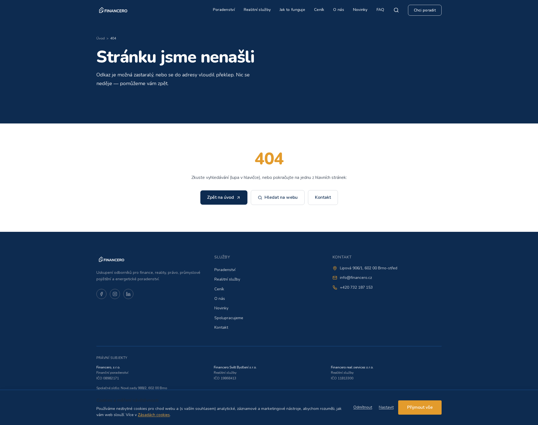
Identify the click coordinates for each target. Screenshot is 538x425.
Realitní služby (257, 9)
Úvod (100, 38)
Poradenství (224, 9)
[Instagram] (115, 294)
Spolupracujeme (228, 318)
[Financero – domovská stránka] (113, 10)
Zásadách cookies (154, 414)
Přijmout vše (420, 407)
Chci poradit (425, 10)
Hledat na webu (281, 197)
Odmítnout (362, 407)
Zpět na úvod (220, 197)
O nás (338, 9)
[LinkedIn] (128, 294)
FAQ (380, 9)
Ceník (319, 9)
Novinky (360, 9)
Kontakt (323, 197)
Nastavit (386, 407)
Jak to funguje (292, 9)
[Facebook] (101, 294)
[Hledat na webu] (396, 10)
